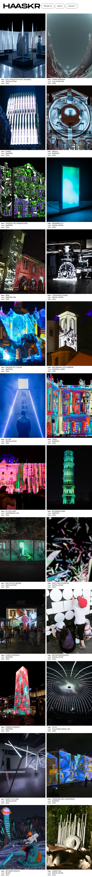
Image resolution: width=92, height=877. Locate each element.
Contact (71, 6)
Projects (48, 6)
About (60, 6)
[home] (21, 5)
